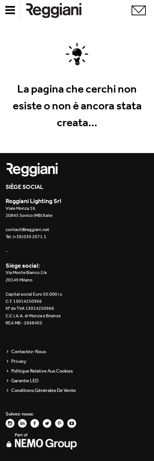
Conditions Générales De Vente (43, 390)
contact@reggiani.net (27, 230)
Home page (59, 10)
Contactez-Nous (28, 352)
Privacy (19, 361)
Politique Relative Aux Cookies (42, 371)
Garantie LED (24, 381)
